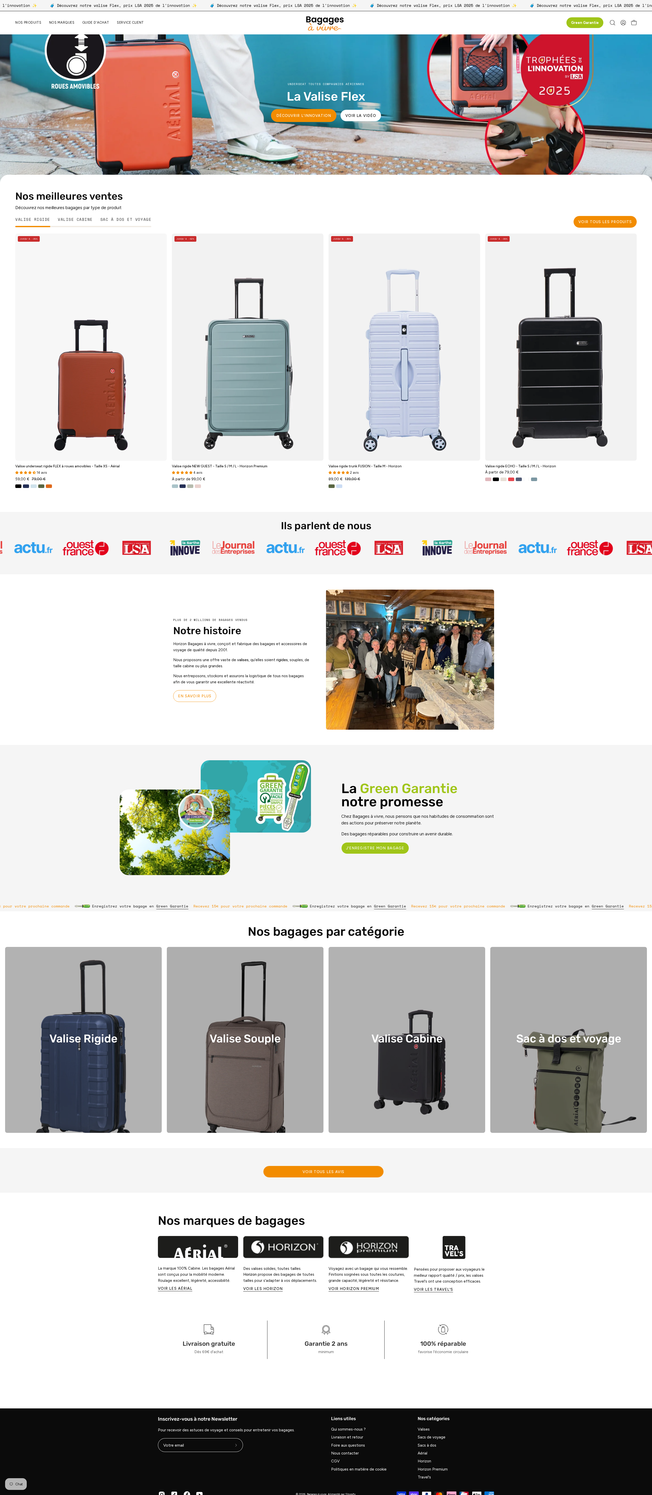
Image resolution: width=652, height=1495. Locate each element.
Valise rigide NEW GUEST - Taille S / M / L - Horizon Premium (219, 466)
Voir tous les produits (605, 221)
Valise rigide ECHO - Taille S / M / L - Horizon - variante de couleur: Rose (488, 479)
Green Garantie (585, 22)
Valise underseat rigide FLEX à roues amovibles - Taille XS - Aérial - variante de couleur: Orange (49, 486)
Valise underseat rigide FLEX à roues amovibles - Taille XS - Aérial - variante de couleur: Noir (18, 486)
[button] (61, 22)
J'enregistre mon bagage (375, 848)
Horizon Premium (433, 1469)
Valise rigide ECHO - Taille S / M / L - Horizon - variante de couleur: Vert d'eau (534, 479)
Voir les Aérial (175, 1288)
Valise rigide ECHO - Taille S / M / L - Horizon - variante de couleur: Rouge (511, 479)
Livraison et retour (347, 1437)
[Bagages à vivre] (326, 23)
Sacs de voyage (431, 1437)
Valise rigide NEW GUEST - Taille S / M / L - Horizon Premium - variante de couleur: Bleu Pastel (175, 486)
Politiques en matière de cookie (359, 1469)
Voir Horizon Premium (354, 1288)
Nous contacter (345, 1453)
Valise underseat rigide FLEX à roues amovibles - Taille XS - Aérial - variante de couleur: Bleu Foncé (26, 486)
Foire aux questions (348, 1445)
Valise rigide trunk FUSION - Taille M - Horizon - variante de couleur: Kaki (332, 486)
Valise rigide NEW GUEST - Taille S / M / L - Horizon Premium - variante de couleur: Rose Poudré (198, 486)
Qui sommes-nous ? (348, 1429)
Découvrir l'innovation (303, 115)
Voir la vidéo (360, 115)
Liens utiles (343, 1418)
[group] (326, 1264)
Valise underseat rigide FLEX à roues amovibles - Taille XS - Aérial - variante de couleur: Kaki (41, 486)
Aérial (422, 1453)
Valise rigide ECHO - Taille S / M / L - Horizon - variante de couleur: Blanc (526, 479)
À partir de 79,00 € (502, 472)
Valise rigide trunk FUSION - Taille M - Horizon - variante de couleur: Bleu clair (339, 486)
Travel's (424, 1477)
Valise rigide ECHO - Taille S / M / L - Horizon (520, 466)
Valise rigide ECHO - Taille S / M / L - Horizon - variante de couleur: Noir (496, 479)
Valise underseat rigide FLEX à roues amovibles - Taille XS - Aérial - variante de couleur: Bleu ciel (34, 486)
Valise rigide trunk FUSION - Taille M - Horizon (365, 466)
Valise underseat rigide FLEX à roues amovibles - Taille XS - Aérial (67, 466)
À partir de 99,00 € (188, 479)
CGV (335, 1461)
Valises (424, 1429)
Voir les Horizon (263, 1288)
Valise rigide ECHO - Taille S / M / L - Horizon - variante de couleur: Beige (503, 479)
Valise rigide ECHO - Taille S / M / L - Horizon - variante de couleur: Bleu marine (519, 479)
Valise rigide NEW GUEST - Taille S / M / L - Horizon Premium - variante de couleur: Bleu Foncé (183, 486)
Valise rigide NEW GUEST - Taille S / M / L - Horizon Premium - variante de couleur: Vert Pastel (190, 486)
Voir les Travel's (433, 1289)
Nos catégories (434, 1418)
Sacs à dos (427, 1445)
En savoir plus (194, 696)
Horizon (424, 1461)
